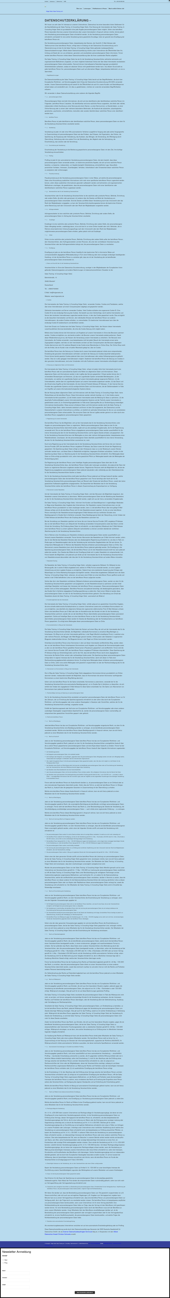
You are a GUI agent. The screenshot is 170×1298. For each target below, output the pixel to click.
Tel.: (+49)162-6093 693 (119, 1)
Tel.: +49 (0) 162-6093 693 (94, 1243)
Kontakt (46, 1)
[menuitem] (47, 1)
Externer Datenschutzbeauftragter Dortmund (77, 1232)
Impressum (52, 1)
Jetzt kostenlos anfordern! (85, 1292)
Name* (4, 1270)
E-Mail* (4, 1284)
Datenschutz (59, 1)
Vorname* (4, 1277)
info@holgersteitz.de (107, 1243)
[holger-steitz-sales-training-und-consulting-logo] (55, 11)
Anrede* (5, 1256)
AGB (65, 1)
